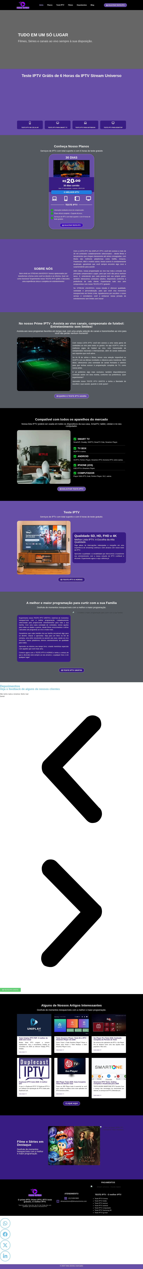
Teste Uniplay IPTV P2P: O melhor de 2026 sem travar (33, 1039)
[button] (71, 769)
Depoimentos (82, 5)
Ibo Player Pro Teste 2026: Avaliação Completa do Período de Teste (108, 1039)
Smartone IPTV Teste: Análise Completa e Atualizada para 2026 (106, 1083)
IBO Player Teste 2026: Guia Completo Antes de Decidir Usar (71, 1083)
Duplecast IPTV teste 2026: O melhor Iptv (33, 1083)
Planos (49, 5)
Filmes (70, 5)
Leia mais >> (23, 1052)
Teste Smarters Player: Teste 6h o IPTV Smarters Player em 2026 (71, 1039)
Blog (92, 5)
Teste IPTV (60, 5)
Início (41, 5)
